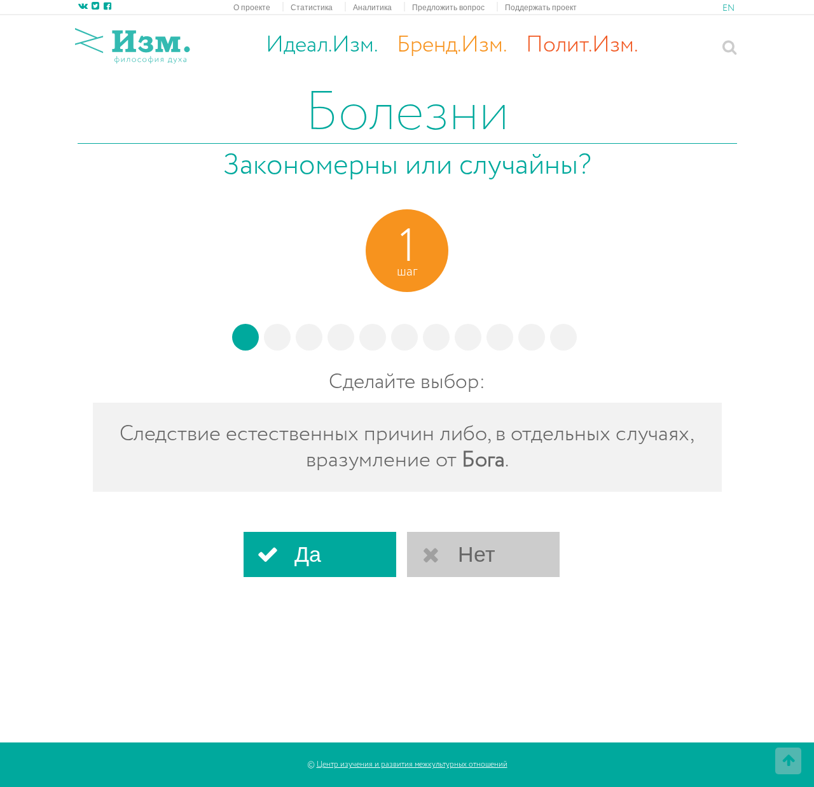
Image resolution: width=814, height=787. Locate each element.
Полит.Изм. (582, 45)
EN (728, 8)
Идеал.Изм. (322, 45)
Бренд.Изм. (452, 45)
